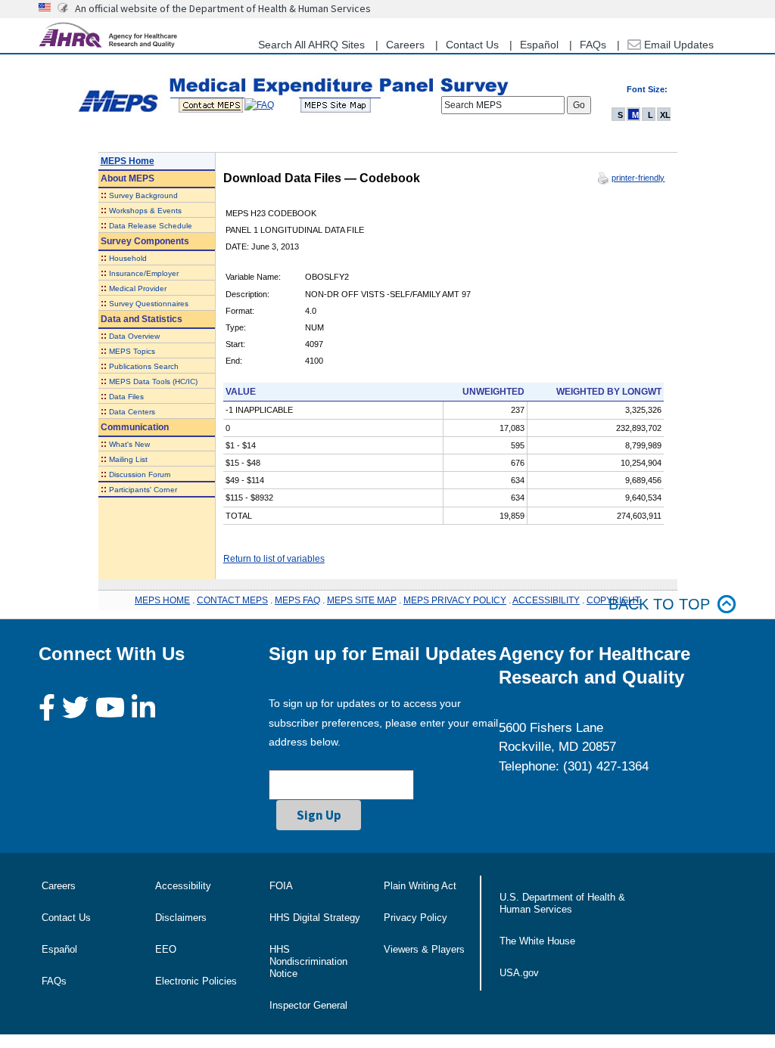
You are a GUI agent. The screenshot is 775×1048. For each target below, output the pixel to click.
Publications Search (144, 366)
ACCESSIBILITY (546, 600)
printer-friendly (638, 177)
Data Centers (132, 412)
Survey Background (143, 195)
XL (665, 114)
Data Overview (134, 336)
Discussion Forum (139, 474)
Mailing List (128, 459)
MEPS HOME (162, 600)
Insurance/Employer (144, 273)
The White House (537, 941)
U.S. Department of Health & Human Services (562, 903)
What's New (129, 444)
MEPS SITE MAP (362, 600)
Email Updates (677, 45)
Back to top (659, 604)
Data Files (126, 396)
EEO (165, 949)
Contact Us (472, 45)
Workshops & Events (145, 210)
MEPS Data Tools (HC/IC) (153, 381)
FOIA (281, 885)
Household (128, 258)
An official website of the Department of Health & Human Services (223, 8)
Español (539, 45)
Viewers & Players (424, 949)
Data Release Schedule (150, 226)
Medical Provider (138, 288)
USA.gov (519, 972)
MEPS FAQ (297, 600)
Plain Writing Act (420, 885)
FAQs (593, 45)
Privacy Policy (415, 917)
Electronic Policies (196, 981)
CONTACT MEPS (232, 600)
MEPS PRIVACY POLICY (454, 600)
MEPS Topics (132, 351)
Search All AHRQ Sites (311, 45)
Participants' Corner (143, 489)
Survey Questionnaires (148, 303)
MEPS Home (127, 161)
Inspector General (308, 1005)
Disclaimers (181, 917)
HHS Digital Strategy (314, 917)
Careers (405, 45)
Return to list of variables (274, 558)
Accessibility (183, 885)
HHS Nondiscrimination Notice (308, 961)
